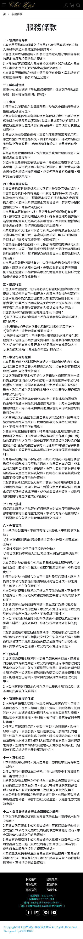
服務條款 (52, 884)
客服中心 (52, 889)
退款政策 (52, 879)
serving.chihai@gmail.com (45, 902)
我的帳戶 (31, 879)
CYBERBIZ (26, 931)
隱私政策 (31, 884)
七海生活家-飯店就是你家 (35, 927)
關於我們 (31, 889)
